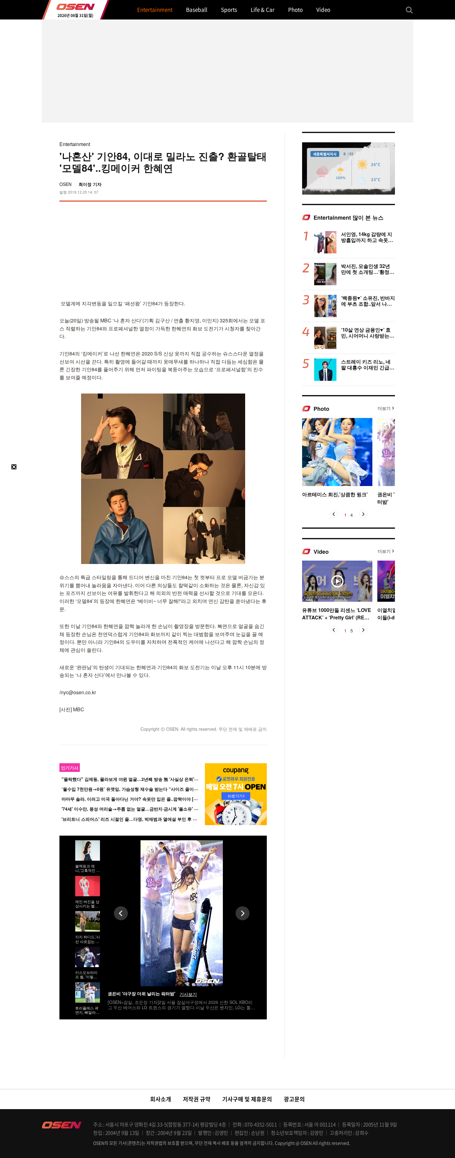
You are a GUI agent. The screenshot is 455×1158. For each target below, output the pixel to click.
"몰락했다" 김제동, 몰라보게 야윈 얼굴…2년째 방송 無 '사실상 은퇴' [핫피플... (138, 779)
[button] (334, 514)
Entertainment (74, 144)
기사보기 (188, 994)
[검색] (409, 10)
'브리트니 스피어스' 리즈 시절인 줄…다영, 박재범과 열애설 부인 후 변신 (132, 819)
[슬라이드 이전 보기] (121, 913)
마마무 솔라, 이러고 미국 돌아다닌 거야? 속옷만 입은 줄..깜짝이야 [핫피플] (135, 799)
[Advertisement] (214, 249)
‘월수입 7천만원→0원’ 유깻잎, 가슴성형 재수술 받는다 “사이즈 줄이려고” (133, 789)
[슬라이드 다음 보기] (242, 913)
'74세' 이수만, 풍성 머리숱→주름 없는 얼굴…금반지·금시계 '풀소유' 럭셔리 (134, 809)
